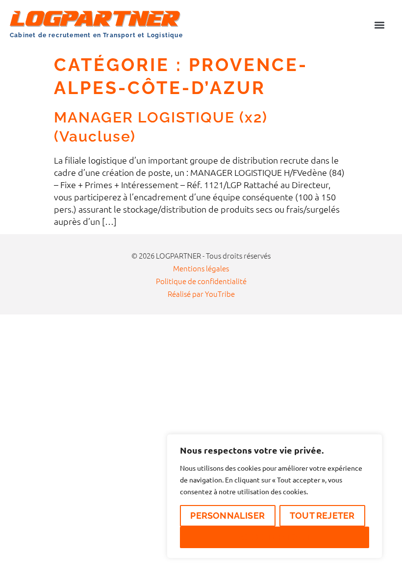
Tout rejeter (322, 515)
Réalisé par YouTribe (201, 294)
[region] (274, 496)
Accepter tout (274, 537)
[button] (379, 25)
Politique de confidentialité (201, 281)
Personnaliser (227, 515)
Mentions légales (201, 268)
